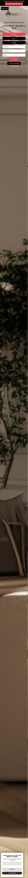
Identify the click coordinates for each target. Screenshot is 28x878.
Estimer (14, 42)
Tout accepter (12, 873)
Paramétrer (12, 869)
